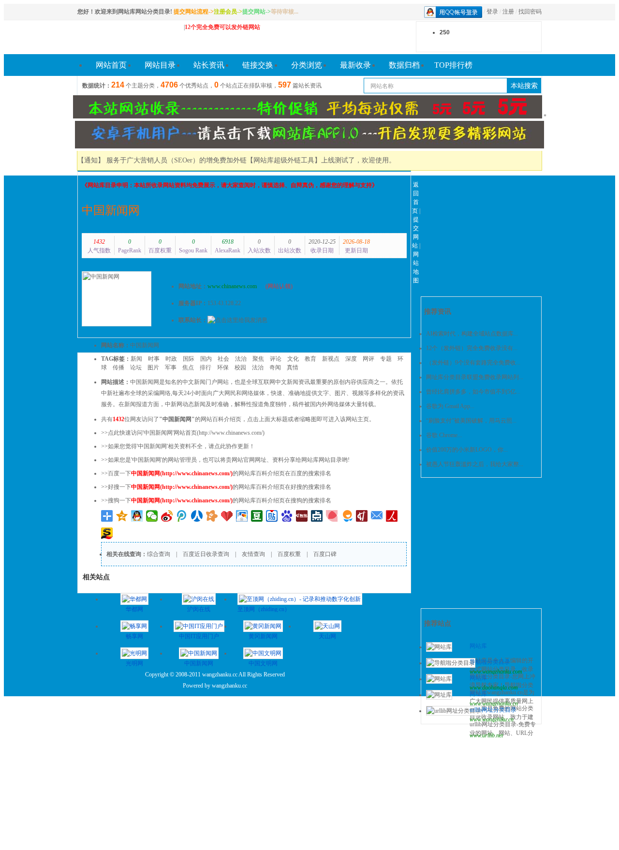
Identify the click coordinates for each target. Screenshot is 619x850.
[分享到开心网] (212, 516)
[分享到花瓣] (332, 516)
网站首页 (111, 65)
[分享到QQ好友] (137, 516)
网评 (368, 358)
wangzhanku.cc (229, 685)
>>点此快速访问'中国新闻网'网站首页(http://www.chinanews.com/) (183, 432)
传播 (118, 367)
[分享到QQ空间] (122, 516)
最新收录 (355, 65)
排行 (205, 367)
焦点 (188, 367)
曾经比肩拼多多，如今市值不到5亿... (473, 391)
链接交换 (257, 65)
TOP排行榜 (453, 65)
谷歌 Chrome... (444, 435)
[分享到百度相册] (242, 516)
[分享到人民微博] (392, 516)
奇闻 (275, 367)
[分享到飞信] (347, 516)
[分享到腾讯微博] (182, 516)
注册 (508, 11)
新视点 (330, 358)
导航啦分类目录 (490, 662)
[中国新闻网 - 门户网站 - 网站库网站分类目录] (125, 37)
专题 (386, 358)
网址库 (478, 693)
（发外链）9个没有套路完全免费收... (473, 362)
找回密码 (530, 11)
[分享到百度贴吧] (272, 516)
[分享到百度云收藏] (227, 516)
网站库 (478, 646)
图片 (153, 367)
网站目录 (160, 65)
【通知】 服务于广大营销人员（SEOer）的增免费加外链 (162, 160)
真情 (292, 367)
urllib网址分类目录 (493, 709)
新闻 (136, 358)
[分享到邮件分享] (377, 516)
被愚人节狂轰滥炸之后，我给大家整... (474, 464)
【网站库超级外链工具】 (284, 160)
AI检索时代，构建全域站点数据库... (472, 333)
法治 (241, 358)
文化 (293, 358)
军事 (171, 367)
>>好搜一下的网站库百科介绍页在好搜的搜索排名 (216, 487)
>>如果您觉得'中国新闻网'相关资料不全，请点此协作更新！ (178, 446)
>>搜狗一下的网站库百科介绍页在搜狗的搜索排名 (216, 500)
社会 (223, 358)
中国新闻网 (111, 210)
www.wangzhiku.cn (492, 719)
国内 (206, 358)
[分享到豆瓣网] (257, 516)
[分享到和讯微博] (302, 516)
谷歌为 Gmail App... (450, 406)
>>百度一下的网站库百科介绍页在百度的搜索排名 (216, 473)
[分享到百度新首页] (287, 516)
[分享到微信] (152, 516)
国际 (188, 358)
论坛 (136, 367)
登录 (492, 11)
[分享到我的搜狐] (107, 533)
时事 (154, 358)
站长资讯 (208, 65)
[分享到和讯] (362, 516)
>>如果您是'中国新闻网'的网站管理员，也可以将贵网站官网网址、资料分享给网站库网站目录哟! (225, 459)
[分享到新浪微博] (167, 516)
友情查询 (253, 554)
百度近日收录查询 (206, 554)
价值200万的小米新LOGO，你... (467, 449)
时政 (171, 358)
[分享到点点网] (317, 516)
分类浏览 (306, 65)
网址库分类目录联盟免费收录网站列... (474, 377)
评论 (275, 358)
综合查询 (158, 554)
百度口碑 (325, 554)
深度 (351, 358)
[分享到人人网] (197, 516)
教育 (310, 358)
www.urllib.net (486, 735)
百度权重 (289, 554)
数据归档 (404, 65)
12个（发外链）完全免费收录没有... (471, 348)
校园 (240, 367)
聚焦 (258, 358)
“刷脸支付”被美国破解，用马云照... (471, 420)
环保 (223, 367)
